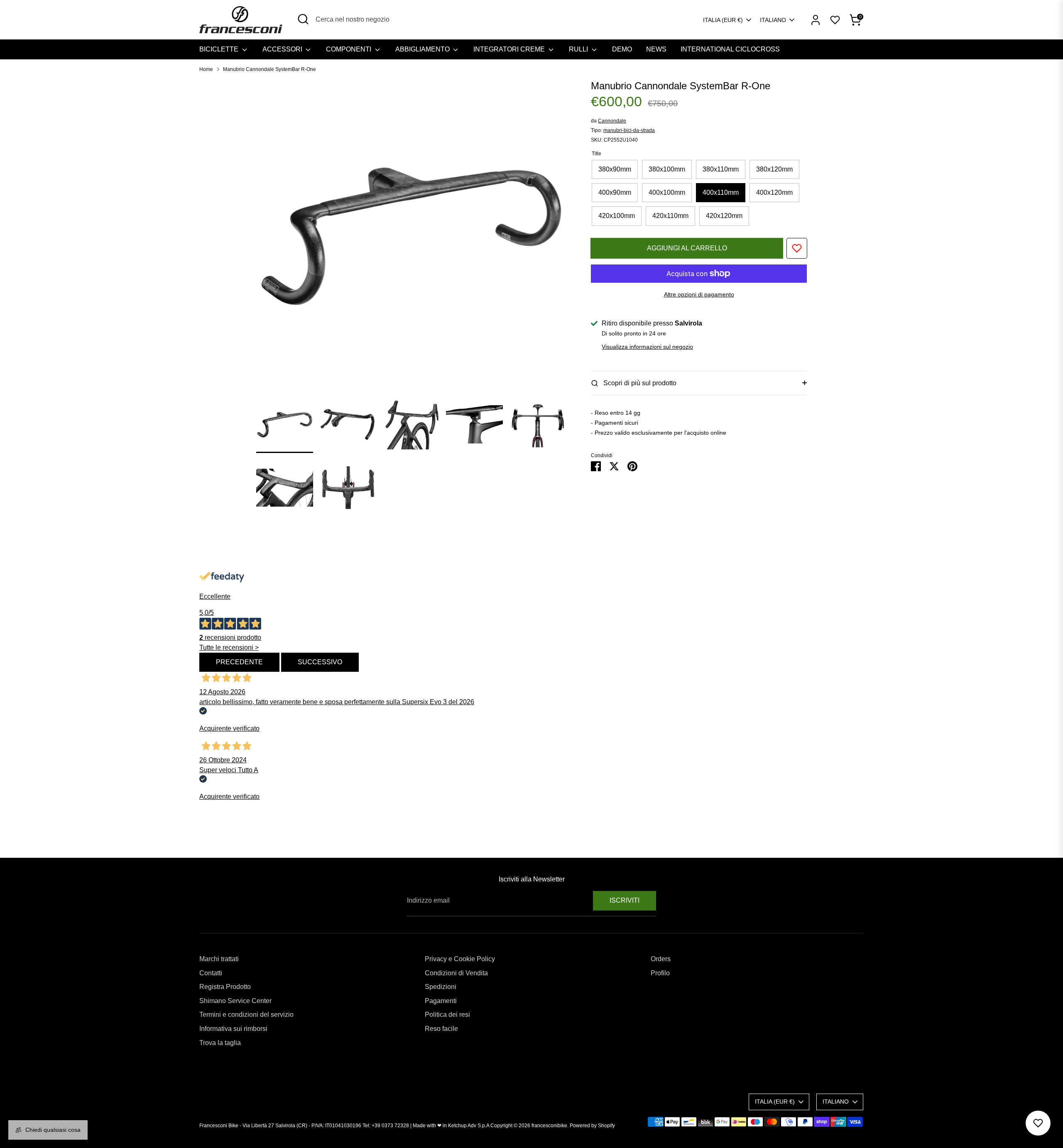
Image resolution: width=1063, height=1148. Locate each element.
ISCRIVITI (624, 900)
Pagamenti (441, 1000)
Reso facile (441, 1028)
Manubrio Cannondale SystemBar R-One (269, 69)
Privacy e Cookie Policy (460, 958)
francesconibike (549, 1125)
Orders (661, 958)
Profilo (660, 973)
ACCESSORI (283, 49)
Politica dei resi (447, 1014)
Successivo (320, 662)
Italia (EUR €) (723, 20)
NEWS (656, 49)
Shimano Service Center (235, 1000)
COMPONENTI (349, 49)
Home (206, 69)
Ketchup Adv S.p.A (468, 1125)
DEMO (622, 49)
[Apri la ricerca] (303, 19)
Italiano (773, 20)
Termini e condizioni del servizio (246, 1014)
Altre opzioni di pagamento (699, 294)
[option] (411, 237)
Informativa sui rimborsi (233, 1028)
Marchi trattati (219, 958)
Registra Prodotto (225, 986)
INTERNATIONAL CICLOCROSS (730, 49)
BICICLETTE (219, 49)
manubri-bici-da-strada (629, 130)
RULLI (579, 49)
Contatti (210, 973)
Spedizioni (440, 986)
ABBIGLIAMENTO (423, 49)
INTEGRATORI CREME (509, 49)
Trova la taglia (220, 1042)
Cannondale (612, 121)
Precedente (239, 662)
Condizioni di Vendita (456, 973)
